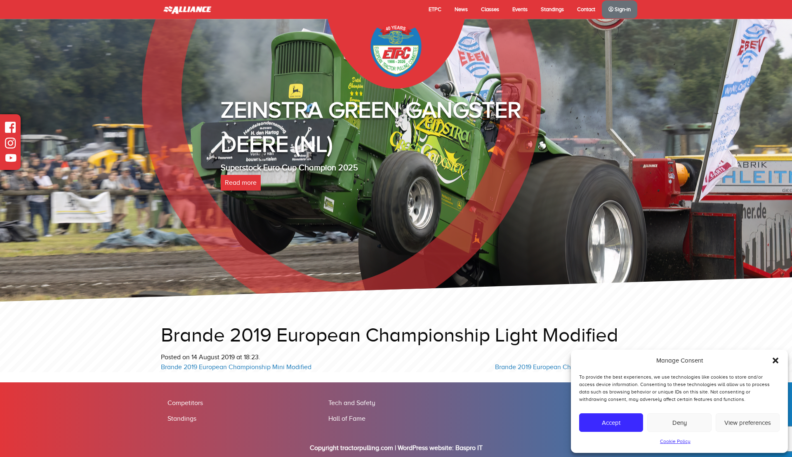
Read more (241, 182)
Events (520, 9)
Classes (490, 9)
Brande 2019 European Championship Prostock (563, 367)
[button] (775, 360)
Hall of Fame (346, 418)
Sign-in (622, 9)
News (461, 9)
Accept (611, 422)
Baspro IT (469, 448)
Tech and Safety (351, 403)
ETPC (435, 9)
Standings (552, 9)
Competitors (185, 403)
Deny (679, 422)
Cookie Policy (675, 441)
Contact (586, 9)
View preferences (747, 422)
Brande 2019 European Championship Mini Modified (236, 367)
